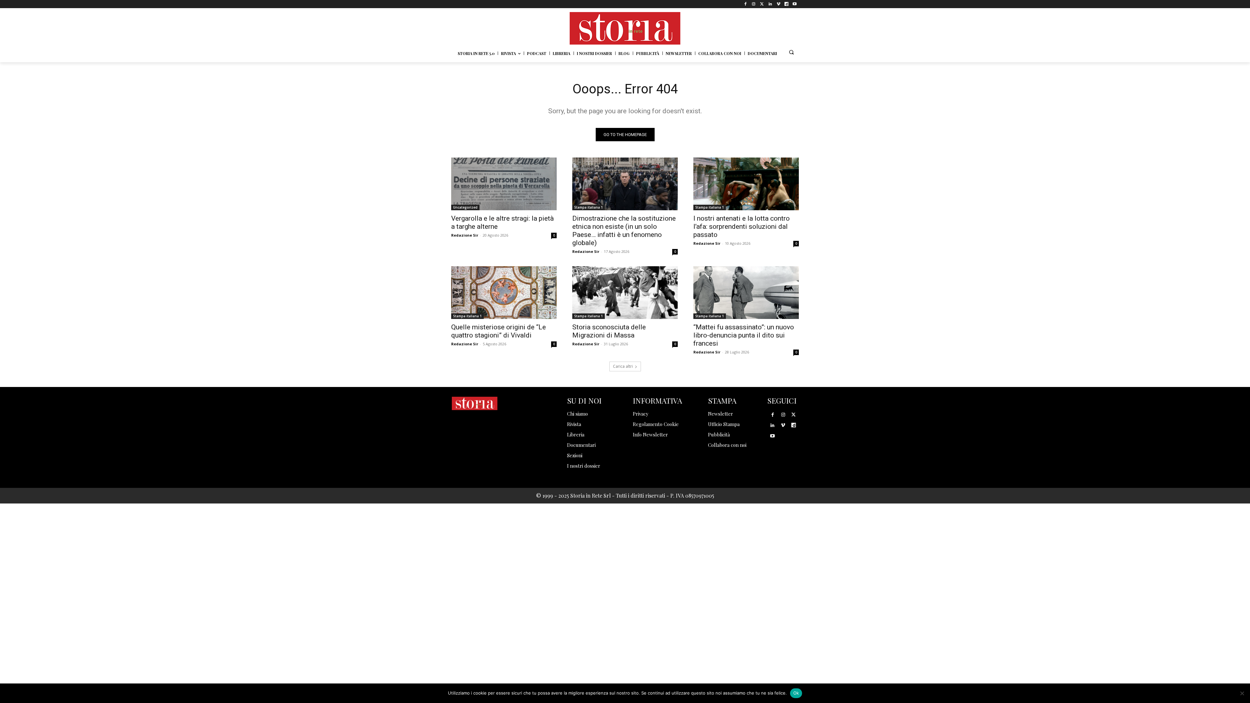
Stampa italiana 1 (588, 207)
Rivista (574, 424)
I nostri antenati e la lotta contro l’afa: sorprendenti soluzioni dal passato (741, 226)
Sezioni (574, 455)
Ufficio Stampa (724, 424)
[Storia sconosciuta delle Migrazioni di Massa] (625, 292)
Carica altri (623, 366)
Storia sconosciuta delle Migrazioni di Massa (609, 331)
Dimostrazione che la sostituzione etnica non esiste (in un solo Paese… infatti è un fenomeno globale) (624, 230)
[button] (791, 52)
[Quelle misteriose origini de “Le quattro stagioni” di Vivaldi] (504, 292)
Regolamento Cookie (656, 424)
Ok (796, 693)
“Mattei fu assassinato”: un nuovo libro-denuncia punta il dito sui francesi (743, 335)
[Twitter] (762, 4)
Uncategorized (465, 207)
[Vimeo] (778, 4)
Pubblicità (719, 434)
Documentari (581, 445)
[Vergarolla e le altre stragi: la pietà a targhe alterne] (504, 184)
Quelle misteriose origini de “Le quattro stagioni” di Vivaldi (498, 331)
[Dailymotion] (787, 4)
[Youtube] (795, 4)
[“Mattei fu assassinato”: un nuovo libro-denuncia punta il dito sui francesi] (746, 292)
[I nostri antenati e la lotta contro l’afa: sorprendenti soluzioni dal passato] (746, 184)
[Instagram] (754, 4)
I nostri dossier (583, 465)
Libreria (575, 434)
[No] (1242, 693)
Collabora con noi (727, 445)
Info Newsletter (650, 434)
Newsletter (720, 413)
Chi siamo (577, 413)
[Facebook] (746, 4)
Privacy (640, 413)
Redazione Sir (464, 235)
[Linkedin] (770, 4)
